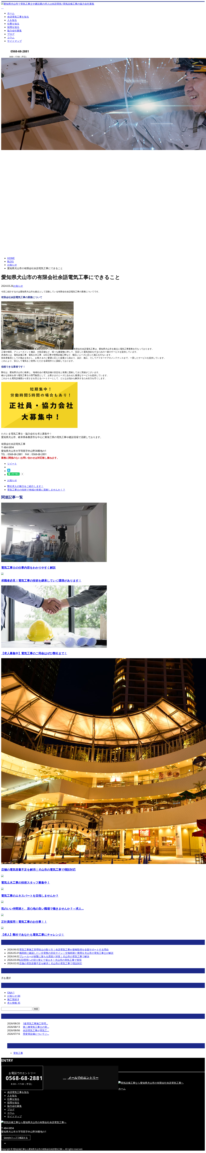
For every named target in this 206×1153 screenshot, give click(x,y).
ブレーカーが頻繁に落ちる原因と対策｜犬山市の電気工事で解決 (54, 956)
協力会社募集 (14, 30)
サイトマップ (14, 41)
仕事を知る (13, 23)
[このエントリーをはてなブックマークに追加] (8, 470)
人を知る (12, 20)
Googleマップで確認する (16, 1137)
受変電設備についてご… (36, 1034)
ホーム (10, 13)
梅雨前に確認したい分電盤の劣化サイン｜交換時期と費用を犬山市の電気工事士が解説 (66, 953)
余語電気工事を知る (18, 16)
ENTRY (11, 60)
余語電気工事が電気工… (36, 1030)
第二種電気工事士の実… (36, 1027)
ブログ (10, 34)
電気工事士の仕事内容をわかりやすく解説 (28, 567)
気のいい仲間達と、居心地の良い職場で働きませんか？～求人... (42, 908)
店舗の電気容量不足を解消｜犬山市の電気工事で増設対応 (38, 869)
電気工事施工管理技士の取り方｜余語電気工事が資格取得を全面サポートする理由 (64, 949)
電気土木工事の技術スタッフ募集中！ (25, 882)
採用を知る (13, 27)
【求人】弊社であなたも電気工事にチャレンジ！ (32, 934)
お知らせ (18, 286)
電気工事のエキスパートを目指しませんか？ (30, 895)
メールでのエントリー (83, 1078)
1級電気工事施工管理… (35, 1023)
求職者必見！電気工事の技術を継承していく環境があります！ (41, 580)
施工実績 (13, 999)
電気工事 (18, 1053)
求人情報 (13, 1002)
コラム (10, 37)
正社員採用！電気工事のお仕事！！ (24, 921)
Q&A (10, 992)
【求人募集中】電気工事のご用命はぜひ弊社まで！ (34, 653)
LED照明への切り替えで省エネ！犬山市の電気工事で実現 (50, 960)
